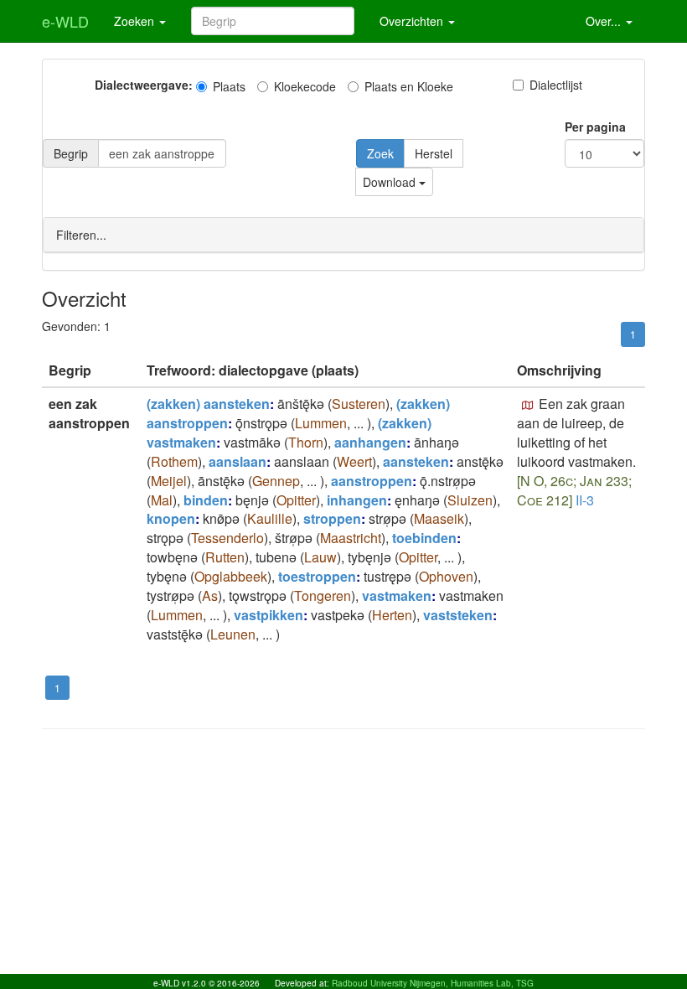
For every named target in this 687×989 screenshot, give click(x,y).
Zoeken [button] (136, 21)
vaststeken (458, 614)
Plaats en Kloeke (408, 86)
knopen (171, 518)
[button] (528, 405)
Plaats (229, 86)
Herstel (433, 153)
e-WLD (65, 21)
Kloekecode (305, 86)
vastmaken (396, 595)
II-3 (585, 500)
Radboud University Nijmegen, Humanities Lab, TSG (433, 983)
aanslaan (237, 461)
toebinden (424, 537)
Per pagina (595, 126)
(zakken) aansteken (208, 403)
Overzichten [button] (413, 21)
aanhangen (370, 442)
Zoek (380, 153)
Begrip (71, 153)
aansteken (416, 461)
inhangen (357, 500)
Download (391, 181)
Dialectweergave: (144, 84)
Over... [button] (605, 21)
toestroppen (317, 576)
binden (205, 500)
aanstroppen (371, 480)
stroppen (332, 518)
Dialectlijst (555, 84)
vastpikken (268, 614)
